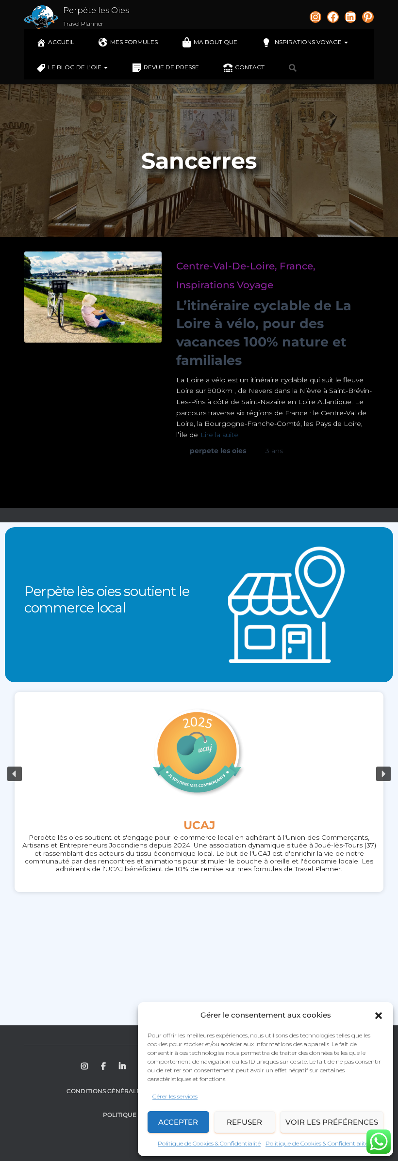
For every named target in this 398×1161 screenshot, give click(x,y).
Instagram (85, 1066)
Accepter (178, 1122)
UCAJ (199, 825)
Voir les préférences (331, 1122)
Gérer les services (175, 1096)
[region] (199, 774)
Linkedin (123, 1066)
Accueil (61, 42)
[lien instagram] (315, 17)
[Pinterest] (368, 17)
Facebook (104, 1066)
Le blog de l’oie (75, 67)
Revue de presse (171, 67)
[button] (378, 1015)
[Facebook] (333, 17)
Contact (250, 67)
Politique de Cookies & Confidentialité (209, 1143)
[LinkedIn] (350, 17)
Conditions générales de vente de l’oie (134, 1091)
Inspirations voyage (308, 42)
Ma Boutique (215, 42)
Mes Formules (134, 42)
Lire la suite (219, 434)
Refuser (244, 1122)
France (296, 266)
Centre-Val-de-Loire (225, 266)
